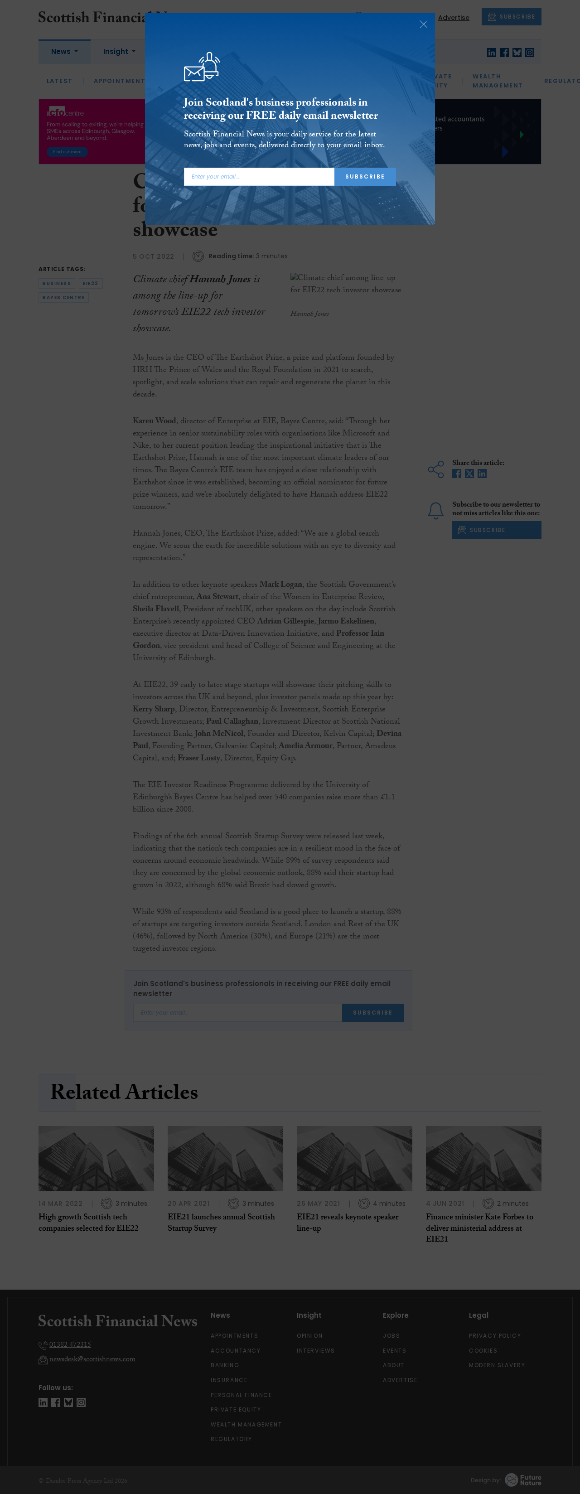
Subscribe (365, 176)
